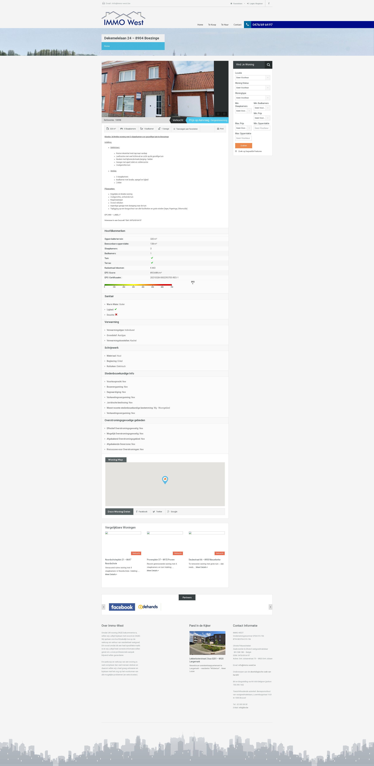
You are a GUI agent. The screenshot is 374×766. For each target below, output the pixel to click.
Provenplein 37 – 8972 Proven (161, 559)
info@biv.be (243, 707)
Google (174, 512)
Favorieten (238, 4)
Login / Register (256, 4)
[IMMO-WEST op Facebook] (122, 607)
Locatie (238, 73)
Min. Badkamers (261, 103)
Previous (104, 89)
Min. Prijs (258, 113)
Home (200, 24)
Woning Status (242, 83)
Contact (237, 24)
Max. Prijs (239, 123)
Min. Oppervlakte (261, 123)
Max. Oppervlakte (243, 133)
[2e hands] (148, 607)
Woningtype (240, 93)
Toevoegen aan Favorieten (187, 129)
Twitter (159, 512)
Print (222, 129)
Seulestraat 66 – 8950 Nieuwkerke (204, 559)
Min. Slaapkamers (241, 104)
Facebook (143, 512)
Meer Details (110, 574)
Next (211, 89)
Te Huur (225, 24)
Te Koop (212, 24)
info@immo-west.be (121, 3)
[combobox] (252, 77)
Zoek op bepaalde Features (250, 151)
